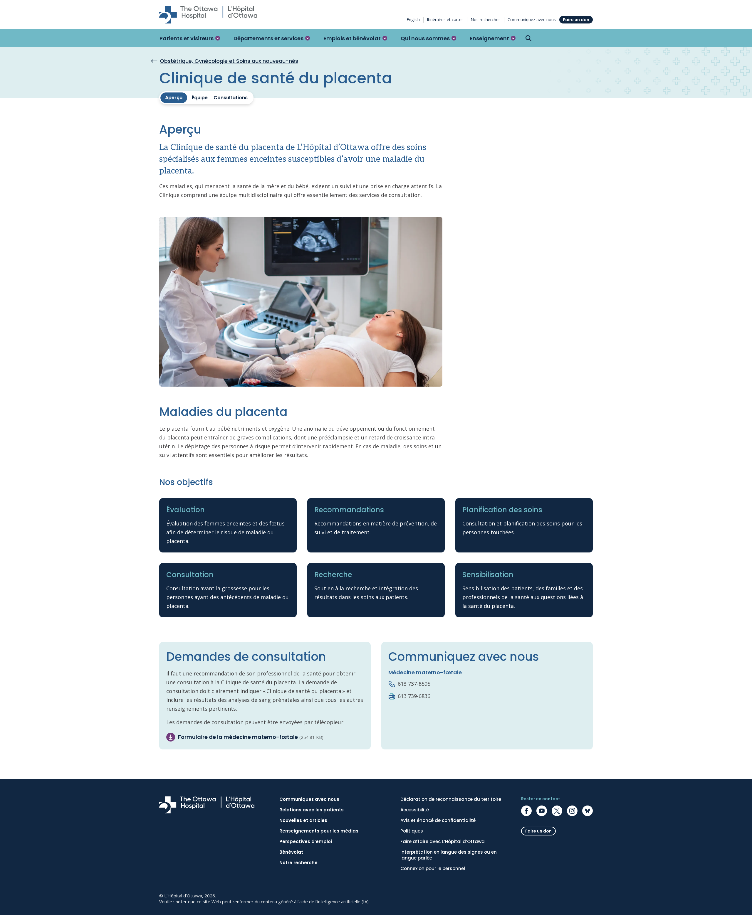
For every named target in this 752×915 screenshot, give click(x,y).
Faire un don (576, 20)
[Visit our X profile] (557, 811)
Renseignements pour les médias (318, 831)
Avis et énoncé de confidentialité (438, 820)
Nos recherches (486, 19)
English (413, 19)
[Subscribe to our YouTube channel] (541, 811)
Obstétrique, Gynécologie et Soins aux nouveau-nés (229, 61)
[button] (190, 38)
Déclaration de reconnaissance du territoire (450, 799)
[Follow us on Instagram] (572, 811)
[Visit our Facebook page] (526, 811)
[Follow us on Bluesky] (587, 811)
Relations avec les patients (311, 810)
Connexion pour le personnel (432, 869)
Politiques (411, 831)
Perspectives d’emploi (305, 842)
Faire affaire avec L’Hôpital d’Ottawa (442, 842)
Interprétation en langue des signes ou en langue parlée (448, 855)
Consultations (231, 97)
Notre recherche (298, 863)
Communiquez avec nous (532, 19)
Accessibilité (414, 810)
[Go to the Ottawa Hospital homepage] (208, 14)
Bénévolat (291, 852)
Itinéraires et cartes (445, 19)
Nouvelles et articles (303, 820)
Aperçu (173, 97)
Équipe (200, 97)
